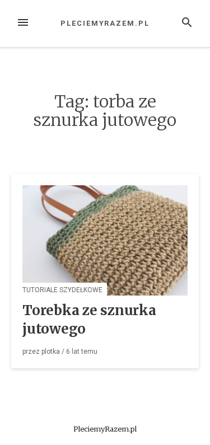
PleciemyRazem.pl (105, 23)
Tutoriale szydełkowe (62, 290)
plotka (50, 351)
